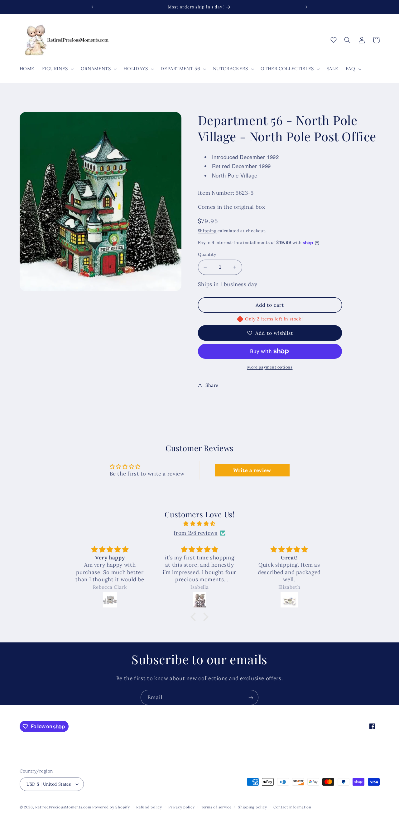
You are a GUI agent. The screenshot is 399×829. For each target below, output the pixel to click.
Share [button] (212, 385)
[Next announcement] (306, 7)
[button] (57, 69)
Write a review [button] (252, 470)
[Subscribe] (251, 697)
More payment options (270, 366)
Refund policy (149, 807)
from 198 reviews (195, 532)
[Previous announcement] (92, 7)
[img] (199, 524)
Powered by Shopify (111, 807)
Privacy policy (181, 807)
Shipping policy (252, 807)
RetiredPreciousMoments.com (63, 807)
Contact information (292, 807)
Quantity (207, 254)
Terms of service (216, 807)
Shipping (207, 230)
